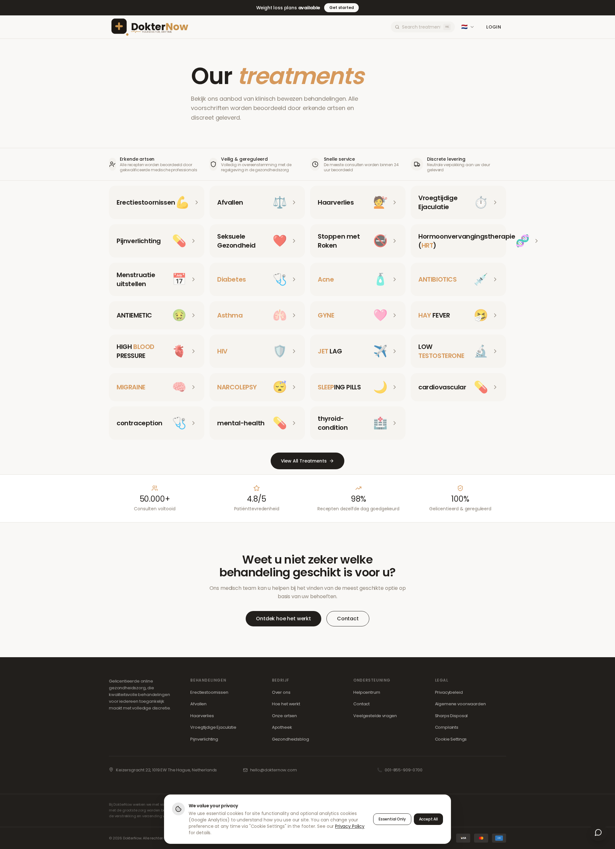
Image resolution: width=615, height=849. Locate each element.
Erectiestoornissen (209, 692)
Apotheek (282, 727)
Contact (348, 618)
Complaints (446, 727)
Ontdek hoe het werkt (283, 618)
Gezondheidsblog (290, 739)
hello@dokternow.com (273, 770)
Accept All (428, 819)
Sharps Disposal (451, 716)
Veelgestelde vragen (375, 716)
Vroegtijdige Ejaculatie (213, 727)
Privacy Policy (350, 826)
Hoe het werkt (286, 704)
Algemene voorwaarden (460, 704)
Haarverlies (202, 716)
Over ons (281, 692)
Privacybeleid (449, 692)
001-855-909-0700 (403, 770)
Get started (341, 7)
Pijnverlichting (204, 739)
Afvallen (198, 704)
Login (493, 27)
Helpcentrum (366, 692)
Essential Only (392, 819)
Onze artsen (284, 716)
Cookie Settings (451, 739)
